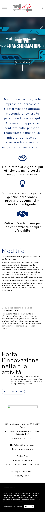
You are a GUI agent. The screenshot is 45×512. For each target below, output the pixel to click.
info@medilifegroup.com (23, 445)
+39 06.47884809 (23, 449)
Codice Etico (22, 456)
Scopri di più (22, 62)
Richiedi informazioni (13, 391)
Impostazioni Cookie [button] (13, 507)
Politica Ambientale (22, 460)
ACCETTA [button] (29, 506)
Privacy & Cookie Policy (22, 471)
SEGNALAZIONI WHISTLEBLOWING (22, 464)
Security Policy (22, 476)
